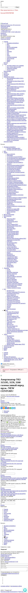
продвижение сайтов (16, 586)
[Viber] (8, 408)
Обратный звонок (5, 26)
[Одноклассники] (4, 408)
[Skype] (12, 408)
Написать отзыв (5, 430)
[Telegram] (15, 408)
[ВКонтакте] (1, 408)
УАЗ (5, 355)
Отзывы (6, 412)
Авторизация (4, 27)
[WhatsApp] (10, 408)
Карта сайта (22, 591)
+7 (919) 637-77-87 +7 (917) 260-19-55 (10, 32)
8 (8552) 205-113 (5, 556)
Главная (6, 352)
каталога (8, 37)
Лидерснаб (7, 559)
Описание (6, 411)
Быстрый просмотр (6, 433)
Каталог (6, 354)
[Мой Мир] (6, 408)
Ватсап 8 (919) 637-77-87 (11, 561)
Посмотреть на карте (6, 554)
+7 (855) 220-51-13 (5, 30)
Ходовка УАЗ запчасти (10, 356)
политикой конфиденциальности (10, 573)
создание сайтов (5, 586)
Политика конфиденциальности (9, 591)
